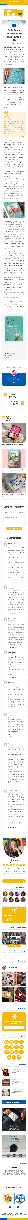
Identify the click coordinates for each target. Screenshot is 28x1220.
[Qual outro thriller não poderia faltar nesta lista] (20, 994)
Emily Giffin (15, 367)
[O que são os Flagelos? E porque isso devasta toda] (20, 979)
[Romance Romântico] (14, 26)
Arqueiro (9, 367)
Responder (13, 582)
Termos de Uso (14, 1175)
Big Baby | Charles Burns (15, 404)
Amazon (7, 357)
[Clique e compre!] (14, 1119)
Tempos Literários (12, 736)
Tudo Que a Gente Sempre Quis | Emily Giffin (14, 35)
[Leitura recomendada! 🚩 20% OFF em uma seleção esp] (8, 994)
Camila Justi (14, 378)
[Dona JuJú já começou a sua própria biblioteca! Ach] (8, 979)
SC (15, 1215)
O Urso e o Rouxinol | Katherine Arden (14, 396)
